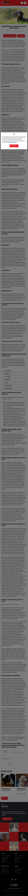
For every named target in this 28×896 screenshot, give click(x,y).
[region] (14, 140)
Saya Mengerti (14, 145)
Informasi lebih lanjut (13, 142)
